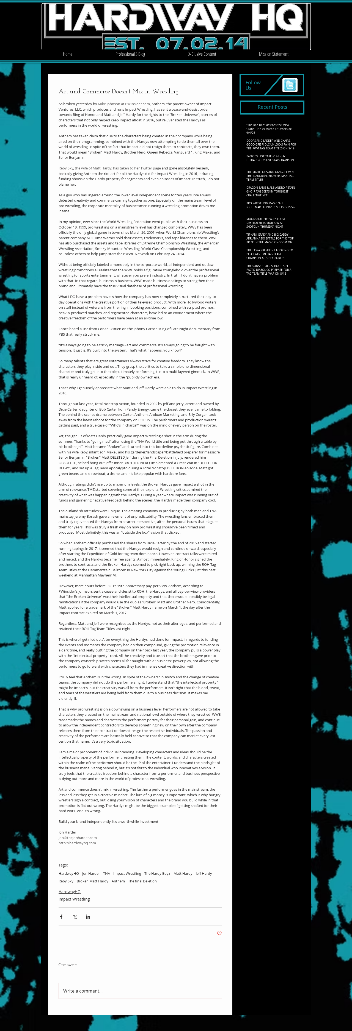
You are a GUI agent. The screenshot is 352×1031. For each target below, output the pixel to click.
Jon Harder (91, 873)
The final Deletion (142, 881)
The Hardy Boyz (157, 873)
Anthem (118, 881)
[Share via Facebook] (61, 916)
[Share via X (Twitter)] (74, 916)
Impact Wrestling (127, 873)
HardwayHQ (69, 873)
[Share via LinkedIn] (88, 916)
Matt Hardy (183, 873)
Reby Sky (66, 881)
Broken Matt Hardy (92, 881)
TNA (106, 873)
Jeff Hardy (204, 873)
